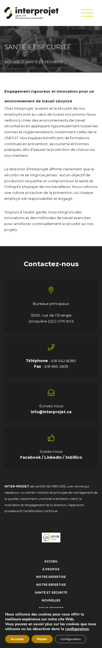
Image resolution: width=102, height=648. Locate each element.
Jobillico (73, 457)
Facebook (31, 457)
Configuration (70, 639)
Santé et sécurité (51, 592)
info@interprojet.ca (51, 412)
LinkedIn (53, 457)
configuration (77, 629)
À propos (51, 569)
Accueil (12, 62)
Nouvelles (51, 600)
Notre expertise (51, 577)
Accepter (17, 639)
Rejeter (42, 639)
